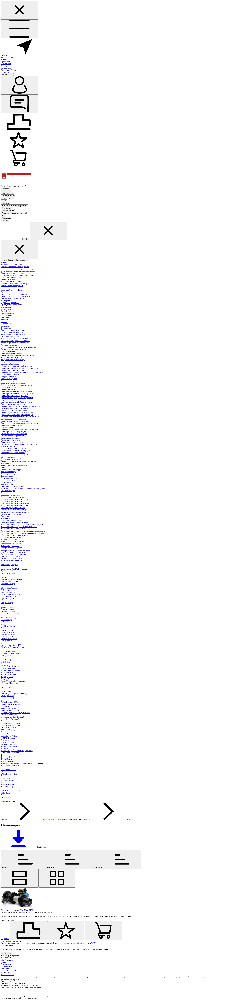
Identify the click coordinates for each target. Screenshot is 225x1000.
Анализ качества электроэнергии (14, 434)
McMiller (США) (7, 672)
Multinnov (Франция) (9, 683)
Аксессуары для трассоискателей (14, 465)
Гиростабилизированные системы (14, 213)
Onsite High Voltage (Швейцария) (14, 694)
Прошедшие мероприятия (11, 305)
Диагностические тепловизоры (13, 330)
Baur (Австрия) (7, 571)
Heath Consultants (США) (11, 645)
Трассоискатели (7, 463)
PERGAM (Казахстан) (10, 711)
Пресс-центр (6, 68)
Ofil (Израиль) (6, 691)
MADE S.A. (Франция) (10, 666)
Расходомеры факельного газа (13, 508)
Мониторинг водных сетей (12, 474)
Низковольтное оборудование (13, 436)
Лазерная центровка (9, 379)
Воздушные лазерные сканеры (13, 383)
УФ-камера (5, 203)
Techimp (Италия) (8, 757)
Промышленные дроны (10, 556)
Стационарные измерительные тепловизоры (19, 347)
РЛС (3, 215)
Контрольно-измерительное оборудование (18, 275)
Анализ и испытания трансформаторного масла (20, 417)
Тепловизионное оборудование (13, 265)
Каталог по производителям (12, 286)
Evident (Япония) (8, 611)
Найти (26, 239)
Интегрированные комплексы (13, 453)
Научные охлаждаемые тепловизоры (15, 341)
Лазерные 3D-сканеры (10, 374)
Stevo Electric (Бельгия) (10, 753)
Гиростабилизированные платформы (15, 451)
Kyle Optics (5, 662)
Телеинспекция (7, 476)
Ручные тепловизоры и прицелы (14, 448)
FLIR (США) (6, 622)
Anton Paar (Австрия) (9, 565)
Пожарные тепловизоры (10, 336)
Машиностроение (45, 943)
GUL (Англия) (6, 641)
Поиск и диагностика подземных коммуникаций (20, 269)
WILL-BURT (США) (9, 774)
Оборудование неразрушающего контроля (18, 271)
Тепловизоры (6, 328)
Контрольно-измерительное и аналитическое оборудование (24, 489)
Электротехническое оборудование (14, 206)
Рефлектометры (7, 484)
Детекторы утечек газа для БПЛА (14, 396)
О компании (6, 64)
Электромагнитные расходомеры (14, 510)
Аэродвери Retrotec (8, 351)
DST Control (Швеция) (10, 596)
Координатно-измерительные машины (16, 385)
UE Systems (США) (8, 770)
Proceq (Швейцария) (9, 715)
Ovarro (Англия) (7, 698)
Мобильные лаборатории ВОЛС (14, 529)
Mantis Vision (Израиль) (10, 670)
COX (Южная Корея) (9, 582)
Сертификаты (6, 311)
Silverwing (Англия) (9, 746)
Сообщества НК (7, 315)
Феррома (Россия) (8, 801)
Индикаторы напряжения (11, 438)
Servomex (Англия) (8, 744)
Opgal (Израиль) (7, 696)
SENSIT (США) (7, 742)
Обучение (5, 292)
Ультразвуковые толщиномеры (13, 360)
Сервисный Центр (8, 70)
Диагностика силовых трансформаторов (17, 415)
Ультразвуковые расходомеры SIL (14, 499)
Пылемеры (5, 516)
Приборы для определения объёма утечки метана (20, 406)
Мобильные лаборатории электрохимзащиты (19, 527)
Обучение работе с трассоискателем (15, 296)
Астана (4, 55)
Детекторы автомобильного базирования (17, 394)
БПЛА (4, 201)
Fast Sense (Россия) (8, 618)
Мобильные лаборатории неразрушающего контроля (22, 525)
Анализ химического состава (12, 370)
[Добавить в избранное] (65, 930)
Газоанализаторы (8, 491)
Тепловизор (6, 188)
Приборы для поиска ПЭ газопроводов (16, 402)
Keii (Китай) (6, 660)
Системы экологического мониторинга (16, 512)
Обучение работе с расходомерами (14, 298)
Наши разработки (8, 313)
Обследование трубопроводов (13, 486)
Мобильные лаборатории (11, 277)
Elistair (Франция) (8, 607)
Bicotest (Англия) (8, 573)
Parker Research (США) (10, 702)
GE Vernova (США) (8, 632)
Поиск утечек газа (8, 279)
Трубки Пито (6, 518)
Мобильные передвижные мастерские (16, 535)
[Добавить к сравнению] (28, 930)
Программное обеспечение (11, 353)
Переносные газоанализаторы (13, 404)
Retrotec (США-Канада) (10, 725)
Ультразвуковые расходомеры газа (14, 501)
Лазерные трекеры (8, 387)
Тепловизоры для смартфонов (13, 334)
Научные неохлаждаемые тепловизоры (16, 339)
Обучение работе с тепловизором (14, 294)
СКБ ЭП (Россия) (8, 797)
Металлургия (32, 943)
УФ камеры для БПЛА (10, 546)
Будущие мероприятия (10, 303)
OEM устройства (8, 457)
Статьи (4, 322)
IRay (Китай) (6, 656)
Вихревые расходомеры (10, 495)
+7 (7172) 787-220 (8, 958)
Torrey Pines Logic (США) (11, 765)
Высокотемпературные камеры (13, 349)
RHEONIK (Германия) (10, 727)
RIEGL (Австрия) (8, 730)
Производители (7, 62)
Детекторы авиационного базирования (16, 391)
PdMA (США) (6, 706)
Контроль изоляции (9, 478)
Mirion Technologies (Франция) (13, 681)
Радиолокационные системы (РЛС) (15, 455)
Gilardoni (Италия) (8, 634)
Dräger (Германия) (8, 592)
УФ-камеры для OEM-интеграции (14, 541)
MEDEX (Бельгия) (8, 675)
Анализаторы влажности (11, 493)
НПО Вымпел (6, 793)
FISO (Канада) (6, 620)
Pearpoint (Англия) (8, 708)
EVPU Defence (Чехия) (10, 613)
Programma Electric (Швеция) (12, 717)
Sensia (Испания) (7, 740)
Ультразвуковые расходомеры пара (14, 506)
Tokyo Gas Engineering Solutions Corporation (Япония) (22, 763)
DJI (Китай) (5, 590)
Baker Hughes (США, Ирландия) (14, 569)
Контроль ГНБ (7, 482)
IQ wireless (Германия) (10, 653)
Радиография (6, 218)
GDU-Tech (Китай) (8, 630)
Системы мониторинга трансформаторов (17, 421)
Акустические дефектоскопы (12, 381)
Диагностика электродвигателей (14, 410)
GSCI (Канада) (7, 637)
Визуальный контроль (10, 364)
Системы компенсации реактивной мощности (19, 429)
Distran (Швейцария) (9, 588)
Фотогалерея (6, 324)
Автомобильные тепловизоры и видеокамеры (19, 444)
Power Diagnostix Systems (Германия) (15, 713)
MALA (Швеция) (8, 668)
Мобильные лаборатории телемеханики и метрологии (22, 533)
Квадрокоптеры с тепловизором (13, 554)
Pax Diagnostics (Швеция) (11, 704)
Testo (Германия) (7, 761)
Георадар (5, 220)
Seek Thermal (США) (9, 736)
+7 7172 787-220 (7, 57)
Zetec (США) (6, 778)
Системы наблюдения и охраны (13, 273)
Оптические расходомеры (11, 514)
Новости (4, 320)
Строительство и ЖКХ (86, 943)
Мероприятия (6, 66)
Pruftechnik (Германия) (10, 719)
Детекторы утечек (8, 196)
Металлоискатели (8, 480)
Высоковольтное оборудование (13, 419)
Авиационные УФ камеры (11, 544)
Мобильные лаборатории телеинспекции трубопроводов (24, 531)
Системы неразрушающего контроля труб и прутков (22, 372)
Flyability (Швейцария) (10, 626)
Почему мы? (6, 309)
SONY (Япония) (7, 749)
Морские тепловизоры (10, 345)
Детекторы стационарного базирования (17, 398)
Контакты (5, 72)
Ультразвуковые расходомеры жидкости (17, 503)
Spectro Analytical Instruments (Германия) (17, 751)
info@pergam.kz (7, 960)
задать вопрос (7, 953)
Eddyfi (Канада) (7, 603)
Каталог (4, 59)
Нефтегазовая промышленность (13, 943)
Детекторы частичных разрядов (13, 432)
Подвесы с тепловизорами (11, 558)
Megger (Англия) (7, 679)
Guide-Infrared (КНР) (9, 639)
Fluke (3, 624)
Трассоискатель (7, 193)
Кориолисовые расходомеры (12, 497)
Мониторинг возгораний (11, 459)
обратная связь (7, 74)
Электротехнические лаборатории (14, 522)
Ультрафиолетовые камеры (11, 281)
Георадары (5, 467)
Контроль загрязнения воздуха (13, 560)
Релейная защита (7, 427)
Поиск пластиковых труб (11, 470)
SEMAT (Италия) (8, 738)
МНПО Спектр (7, 787)
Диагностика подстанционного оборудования (19, 423)
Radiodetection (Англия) (10, 723)
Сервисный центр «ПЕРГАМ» (13, 290)
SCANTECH (6, 734)
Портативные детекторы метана (14, 400)
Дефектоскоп (6, 191)
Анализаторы (6, 208)
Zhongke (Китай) (7, 780)
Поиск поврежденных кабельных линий (17, 413)
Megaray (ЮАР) (7, 677)
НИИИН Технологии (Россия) (13, 791)
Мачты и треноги (8, 210)
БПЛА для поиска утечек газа (13, 552)
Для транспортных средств (11, 548)
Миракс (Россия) (7, 784)
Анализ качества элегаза (10, 440)
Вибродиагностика (8, 377)
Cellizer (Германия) (8, 577)
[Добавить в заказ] (103, 930)
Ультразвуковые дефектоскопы (13, 358)
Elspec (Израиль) (7, 609)
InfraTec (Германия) (8, 651)
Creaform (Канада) (8, 584)
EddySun (4, 605)
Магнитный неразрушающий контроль (16, 366)
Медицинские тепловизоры (12, 332)
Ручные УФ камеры (9, 539)
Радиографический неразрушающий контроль (19, 368)
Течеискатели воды (8, 472)
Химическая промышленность (64, 943)
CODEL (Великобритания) (11, 579)
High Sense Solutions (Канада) (12, 647)
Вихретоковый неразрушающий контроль (17, 362)
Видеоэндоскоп (7, 198)
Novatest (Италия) (8, 687)
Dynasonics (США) (8, 599)
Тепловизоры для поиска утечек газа (15, 343)
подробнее (5, 939)
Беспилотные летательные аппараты (15, 284)
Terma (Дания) (6, 759)
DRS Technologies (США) (11, 594)
